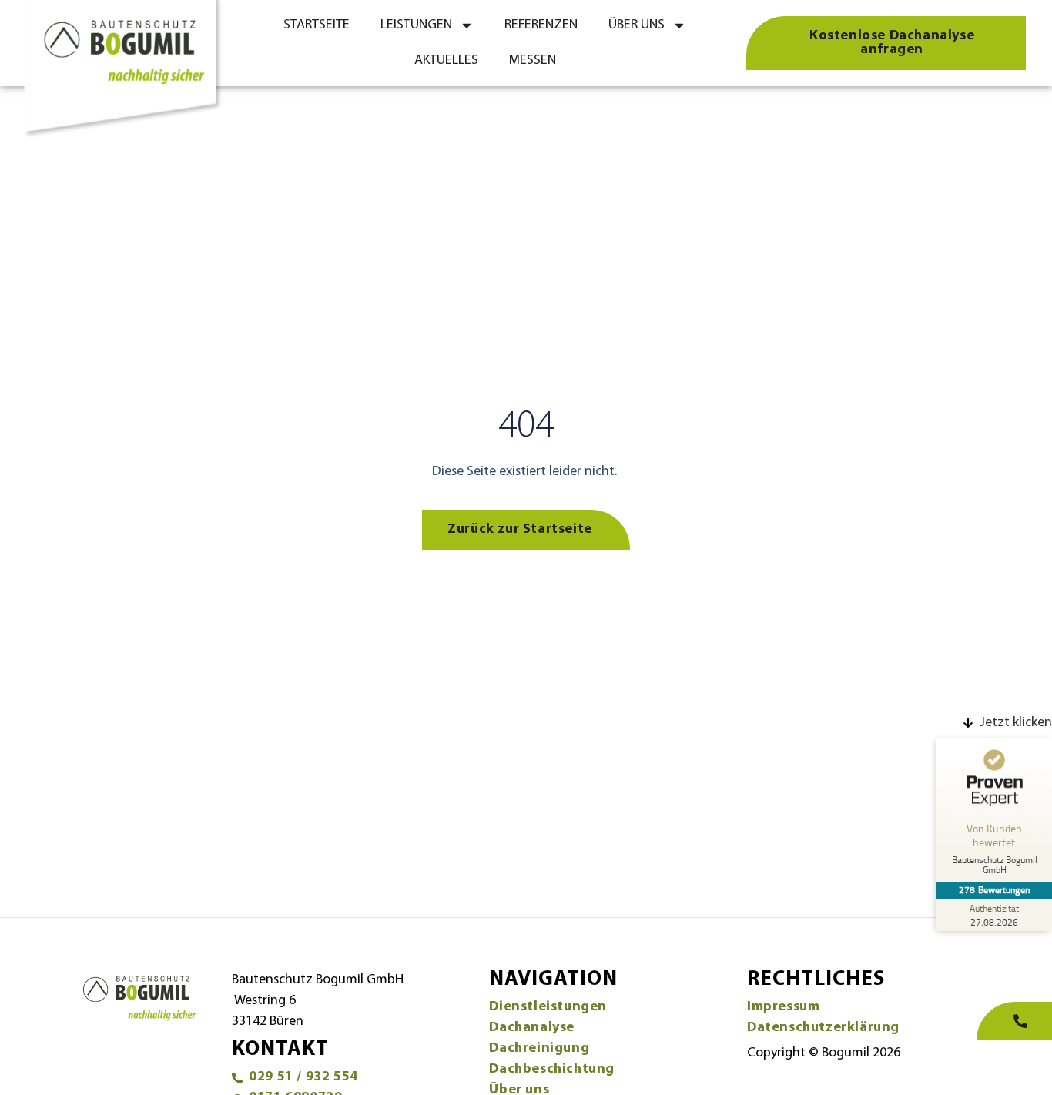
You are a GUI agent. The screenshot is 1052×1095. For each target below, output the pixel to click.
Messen (532, 61)
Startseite (316, 25)
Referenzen (541, 25)
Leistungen (416, 25)
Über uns (636, 25)
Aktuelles (446, 61)
